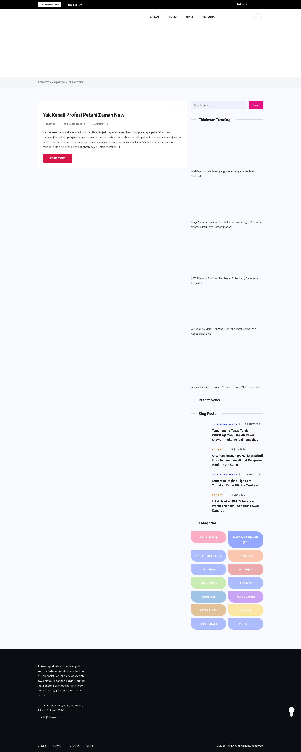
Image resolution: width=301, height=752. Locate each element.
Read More (57, 158)
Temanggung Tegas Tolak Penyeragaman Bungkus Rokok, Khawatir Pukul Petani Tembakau (235, 434)
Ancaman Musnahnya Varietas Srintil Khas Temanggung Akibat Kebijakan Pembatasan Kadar (237, 460)
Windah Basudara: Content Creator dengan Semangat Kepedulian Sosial (223, 331)
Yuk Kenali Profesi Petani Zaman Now (84, 114)
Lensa (245, 583)
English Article (208, 555)
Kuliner (208, 583)
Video (245, 623)
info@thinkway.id (51, 717)
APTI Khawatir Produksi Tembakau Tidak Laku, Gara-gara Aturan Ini (224, 281)
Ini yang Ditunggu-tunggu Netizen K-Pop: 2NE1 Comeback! (225, 387)
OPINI (189, 16)
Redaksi (51, 123)
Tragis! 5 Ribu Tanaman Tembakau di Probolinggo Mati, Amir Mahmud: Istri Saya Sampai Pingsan (226, 224)
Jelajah (246, 569)
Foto (208, 569)
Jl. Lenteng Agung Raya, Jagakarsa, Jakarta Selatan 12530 (60, 708)
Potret (208, 610)
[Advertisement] (150, 48)
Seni (245, 610)
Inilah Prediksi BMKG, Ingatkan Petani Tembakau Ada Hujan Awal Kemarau (235, 505)
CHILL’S (155, 16)
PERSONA (208, 16)
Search (256, 105)
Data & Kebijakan (245, 540)
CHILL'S (208, 537)
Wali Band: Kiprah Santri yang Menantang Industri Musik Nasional (223, 174)
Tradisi (208, 623)
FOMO (173, 16)
